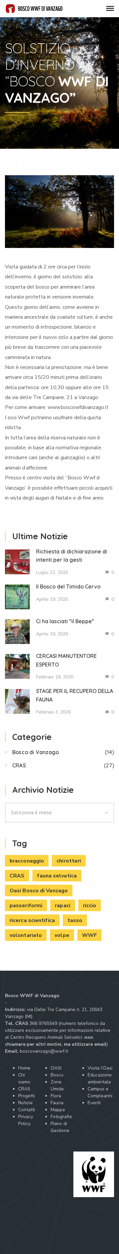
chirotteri (69, 861)
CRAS (19, 765)
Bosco (57, 1075)
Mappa (58, 1110)
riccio (90, 905)
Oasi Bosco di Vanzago (39, 890)
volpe (62, 935)
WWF (89, 935)
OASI (56, 1068)
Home (24, 1068)
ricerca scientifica (32, 920)
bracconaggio (27, 861)
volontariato (26, 935)
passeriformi (26, 905)
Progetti (26, 1096)
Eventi (94, 1103)
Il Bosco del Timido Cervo (68, 586)
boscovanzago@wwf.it (44, 1051)
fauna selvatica (57, 875)
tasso (75, 920)
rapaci (62, 905)
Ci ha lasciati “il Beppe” (65, 621)
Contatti (26, 1110)
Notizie (25, 1103)
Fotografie (61, 1116)
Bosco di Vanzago (35, 752)
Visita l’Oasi (100, 1068)
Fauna (57, 1103)
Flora (56, 1096)
